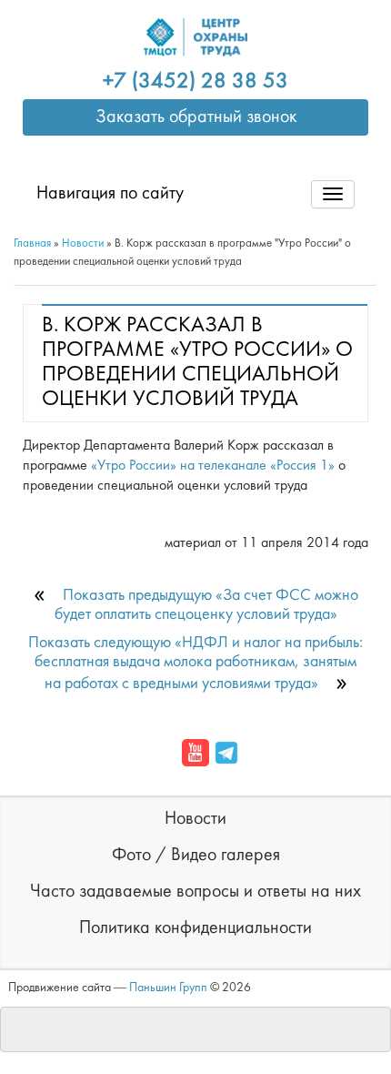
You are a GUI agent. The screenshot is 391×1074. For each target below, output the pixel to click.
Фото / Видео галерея (196, 855)
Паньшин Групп (168, 988)
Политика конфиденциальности (195, 928)
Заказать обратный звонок (195, 117)
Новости (195, 819)
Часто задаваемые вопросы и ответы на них (195, 892)
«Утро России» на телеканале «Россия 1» (213, 466)
